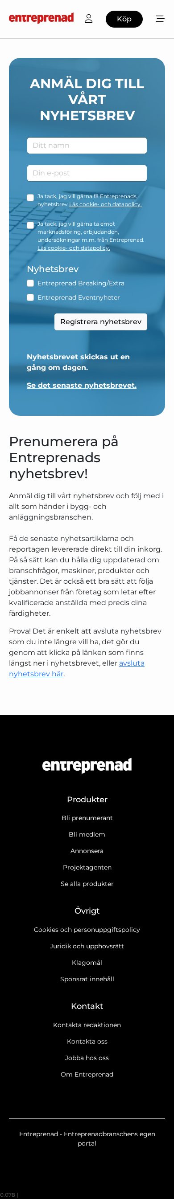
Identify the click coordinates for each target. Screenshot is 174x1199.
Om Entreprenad (87, 1074)
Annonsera (87, 851)
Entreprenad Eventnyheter (78, 297)
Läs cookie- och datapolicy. (105, 204)
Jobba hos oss (87, 1058)
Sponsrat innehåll (87, 979)
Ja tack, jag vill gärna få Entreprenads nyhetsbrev (89, 200)
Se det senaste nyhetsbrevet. (82, 385)
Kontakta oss (87, 1041)
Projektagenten (87, 867)
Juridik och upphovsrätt (87, 946)
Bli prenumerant (87, 818)
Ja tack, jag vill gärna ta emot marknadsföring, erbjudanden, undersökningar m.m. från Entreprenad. (91, 235)
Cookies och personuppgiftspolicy (87, 930)
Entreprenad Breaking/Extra (80, 283)
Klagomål (87, 963)
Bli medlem (87, 834)
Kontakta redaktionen (87, 1025)
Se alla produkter (87, 884)
